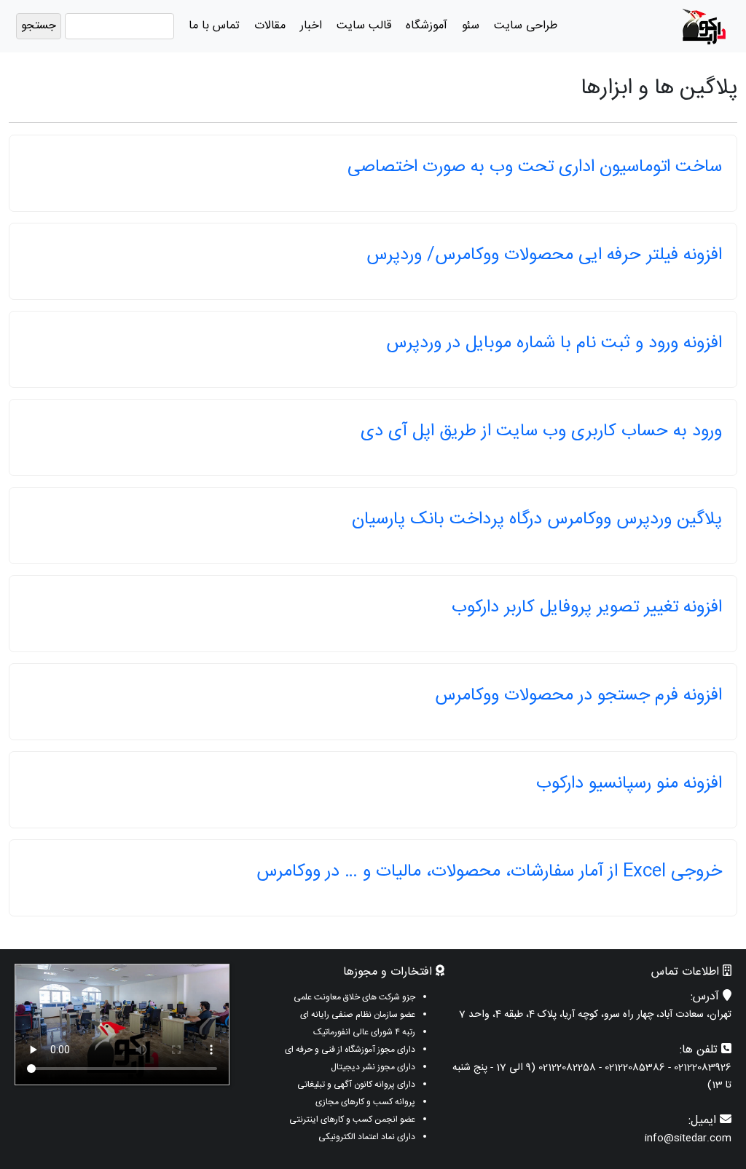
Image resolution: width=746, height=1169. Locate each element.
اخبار (311, 26)
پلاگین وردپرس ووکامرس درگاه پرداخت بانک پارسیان (537, 519)
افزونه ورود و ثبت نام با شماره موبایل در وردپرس (554, 343)
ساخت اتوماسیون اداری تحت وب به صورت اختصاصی (535, 167)
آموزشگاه (426, 26)
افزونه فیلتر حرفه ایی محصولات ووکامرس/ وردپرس (544, 255)
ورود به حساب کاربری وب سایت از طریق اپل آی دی (541, 431)
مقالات (270, 26)
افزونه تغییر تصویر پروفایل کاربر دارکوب (587, 607)
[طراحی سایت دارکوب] (704, 26)
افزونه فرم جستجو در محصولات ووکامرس (578, 695)
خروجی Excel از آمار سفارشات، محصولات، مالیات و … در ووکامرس (489, 872)
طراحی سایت (525, 26)
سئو (470, 26)
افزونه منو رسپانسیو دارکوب (629, 784)
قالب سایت (364, 26)
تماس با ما (214, 26)
